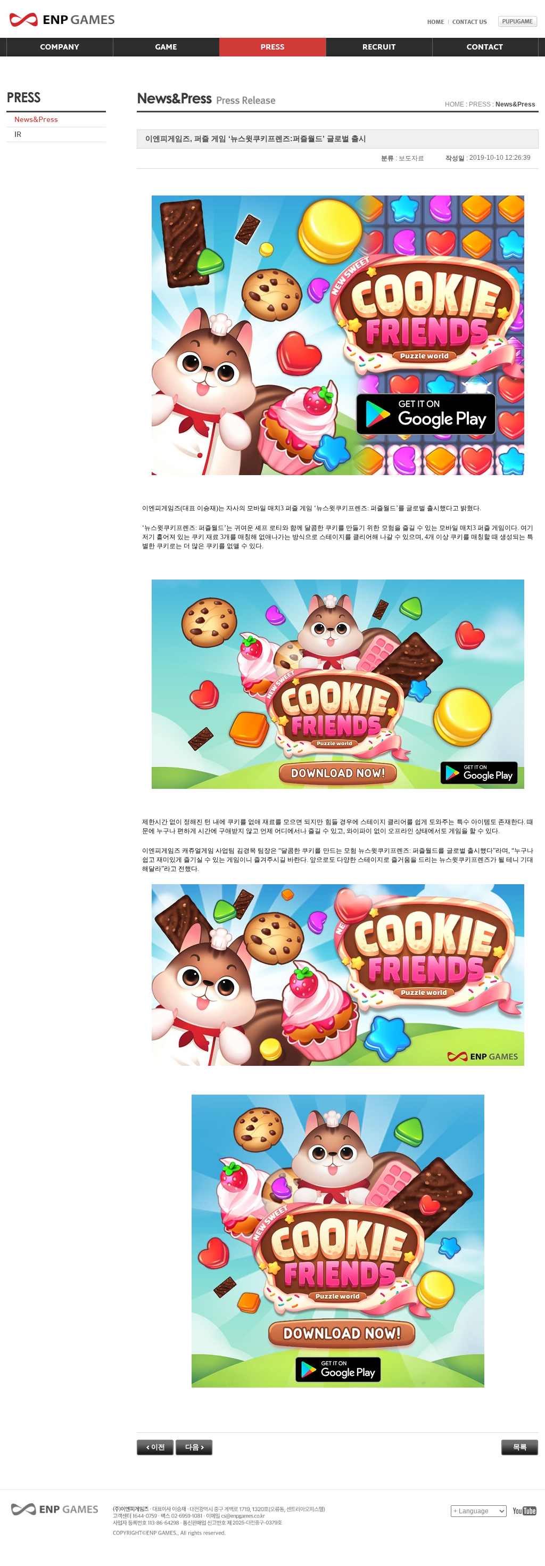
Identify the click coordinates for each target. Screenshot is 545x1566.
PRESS (480, 104)
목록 (520, 1447)
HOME (454, 104)
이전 (158, 1447)
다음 (192, 1447)
